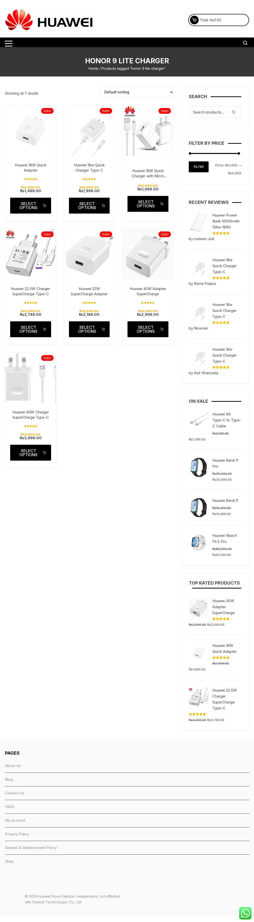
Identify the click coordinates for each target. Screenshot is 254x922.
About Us (13, 765)
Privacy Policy (17, 834)
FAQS (9, 806)
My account (15, 820)
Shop (9, 861)
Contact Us (14, 793)
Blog (9, 779)
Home (93, 68)
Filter (199, 167)
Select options (28, 205)
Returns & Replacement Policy (31, 847)
